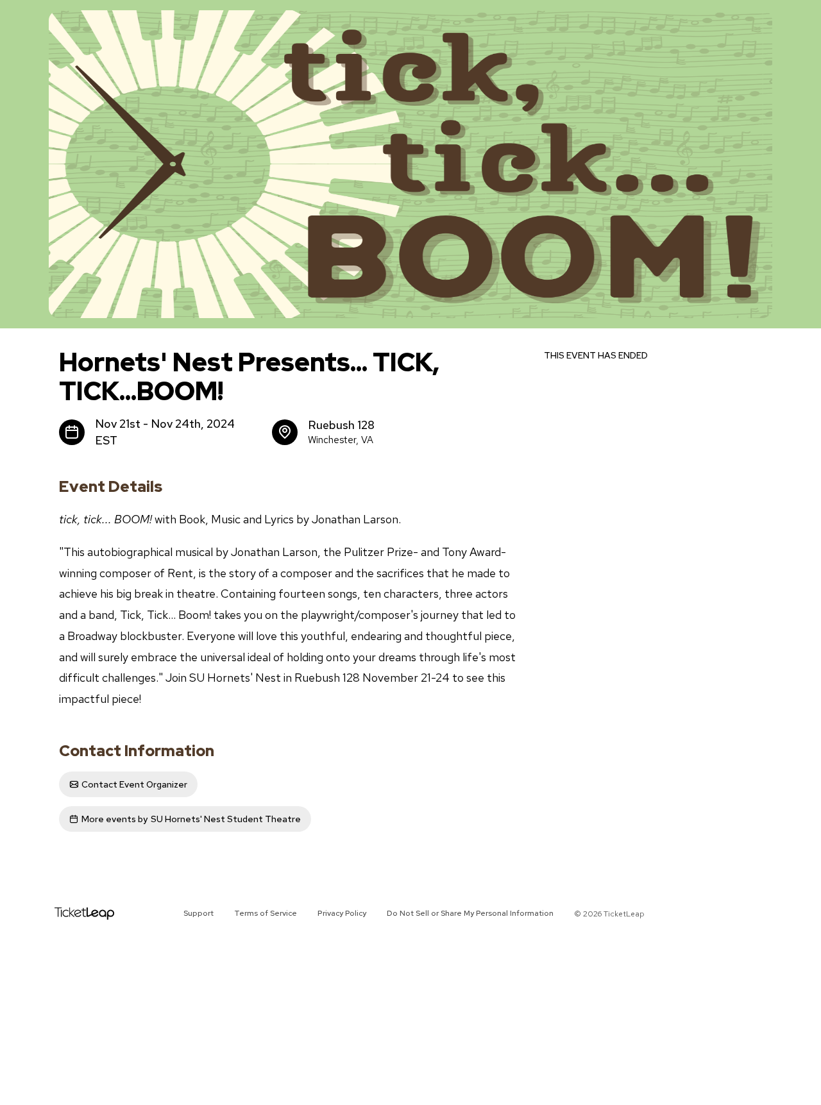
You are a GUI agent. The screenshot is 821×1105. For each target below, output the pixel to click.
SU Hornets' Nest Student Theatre (191, 819)
